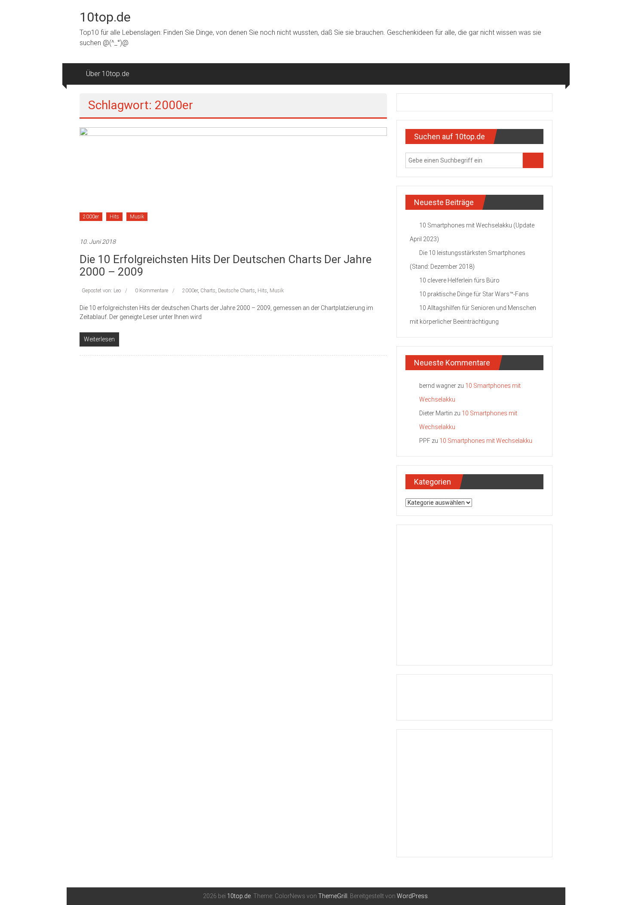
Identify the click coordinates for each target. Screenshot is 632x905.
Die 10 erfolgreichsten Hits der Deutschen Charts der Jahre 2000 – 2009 (225, 265)
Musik (137, 217)
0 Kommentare (151, 291)
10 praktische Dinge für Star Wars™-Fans (474, 294)
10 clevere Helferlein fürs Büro (459, 280)
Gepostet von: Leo (101, 291)
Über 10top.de (107, 74)
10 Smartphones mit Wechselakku (485, 440)
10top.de (105, 17)
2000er (91, 217)
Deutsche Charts (236, 291)
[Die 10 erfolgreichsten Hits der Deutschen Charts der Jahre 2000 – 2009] (233, 177)
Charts (207, 291)
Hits (114, 217)
